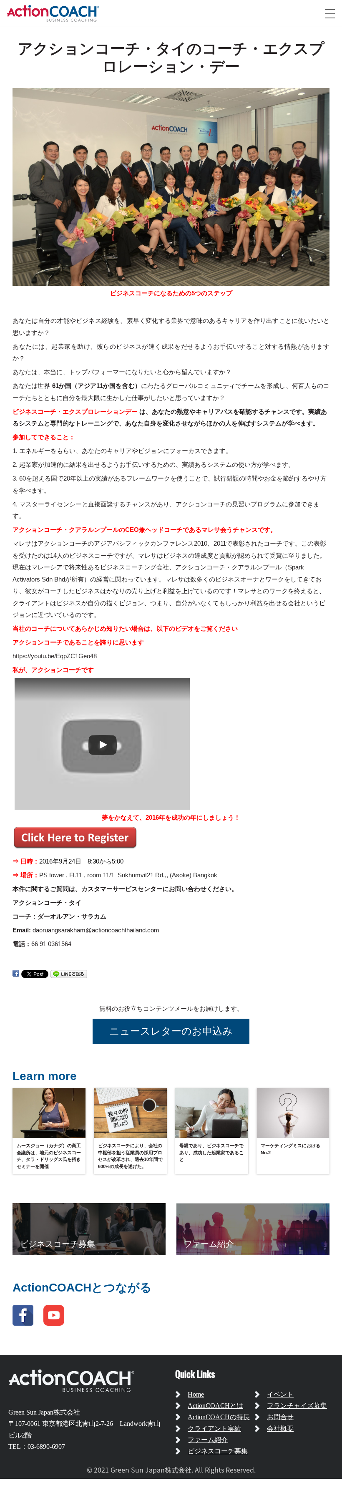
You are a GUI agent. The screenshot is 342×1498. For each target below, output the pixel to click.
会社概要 (280, 1428)
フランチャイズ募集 (297, 1405)
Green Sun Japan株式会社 (44, 1412)
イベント (280, 1394)
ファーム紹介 (208, 1439)
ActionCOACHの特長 (219, 1416)
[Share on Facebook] (16, 973)
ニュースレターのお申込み (171, 1031)
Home (196, 1394)
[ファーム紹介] (252, 1228)
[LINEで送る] (68, 973)
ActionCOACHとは (215, 1405)
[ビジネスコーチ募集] (89, 1228)
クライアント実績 (214, 1428)
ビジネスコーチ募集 (218, 1451)
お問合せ (280, 1416)
